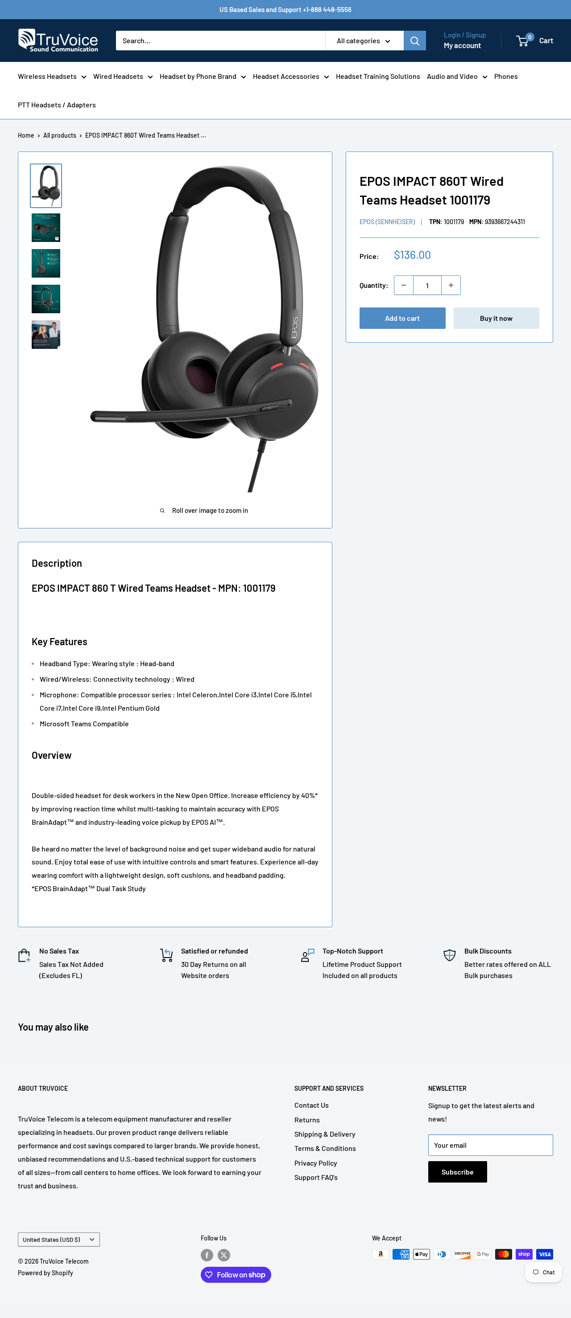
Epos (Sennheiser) (387, 221)
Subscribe (458, 1171)
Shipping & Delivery (325, 1134)
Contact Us (311, 1105)
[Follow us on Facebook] (207, 1255)
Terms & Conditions (325, 1148)
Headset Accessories (286, 76)
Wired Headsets (118, 76)
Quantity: (374, 285)
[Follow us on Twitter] (224, 1255)
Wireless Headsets (47, 76)
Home (26, 135)
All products (59, 135)
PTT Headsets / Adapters (57, 104)
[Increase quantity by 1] (451, 285)
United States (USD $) (51, 1239)
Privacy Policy (315, 1162)
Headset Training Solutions (378, 76)
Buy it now (496, 318)
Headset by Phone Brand (198, 76)
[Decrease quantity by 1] (403, 285)
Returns (307, 1119)
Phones (506, 76)
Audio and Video (452, 76)
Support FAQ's (316, 1177)
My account (462, 45)
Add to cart (402, 318)
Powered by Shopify (45, 1273)
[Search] (415, 40)
